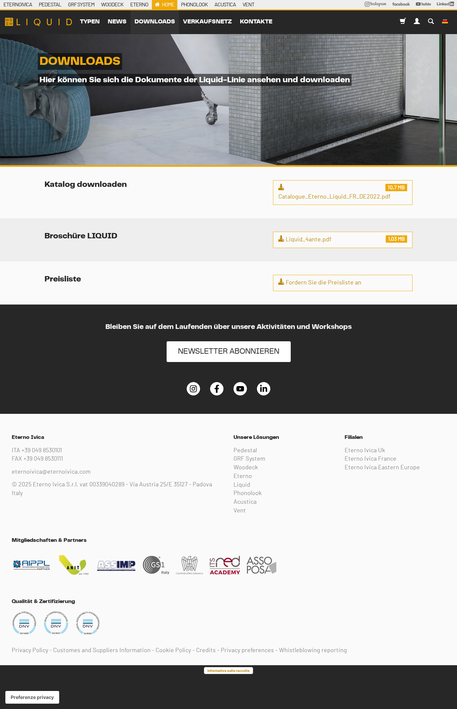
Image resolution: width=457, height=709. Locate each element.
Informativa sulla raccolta (228, 671)
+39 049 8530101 (41, 451)
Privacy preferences (247, 650)
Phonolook (248, 493)
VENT (248, 4)
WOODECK (112, 4)
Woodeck (246, 468)
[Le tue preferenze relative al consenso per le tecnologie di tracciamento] (32, 697)
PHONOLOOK (194, 4)
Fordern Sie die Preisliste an (322, 283)
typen (90, 22)
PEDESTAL (50, 4)
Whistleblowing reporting (313, 650)
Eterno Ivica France (370, 459)
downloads (154, 22)
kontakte (256, 22)
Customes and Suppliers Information (102, 650)
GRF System (249, 459)
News (117, 22)
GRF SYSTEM (81, 4)
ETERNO (139, 4)
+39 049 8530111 (43, 459)
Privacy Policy (30, 650)
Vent (240, 511)
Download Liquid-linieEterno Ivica (38, 22)
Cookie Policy (173, 650)
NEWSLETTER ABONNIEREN (228, 351)
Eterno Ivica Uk (365, 451)
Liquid (242, 485)
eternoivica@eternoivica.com (51, 472)
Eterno (243, 476)
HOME (168, 4)
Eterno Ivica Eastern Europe (382, 468)
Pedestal (245, 451)
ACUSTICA (225, 4)
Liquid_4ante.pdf (307, 240)
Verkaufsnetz (207, 22)
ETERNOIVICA (17, 4)
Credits (206, 650)
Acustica (245, 502)
